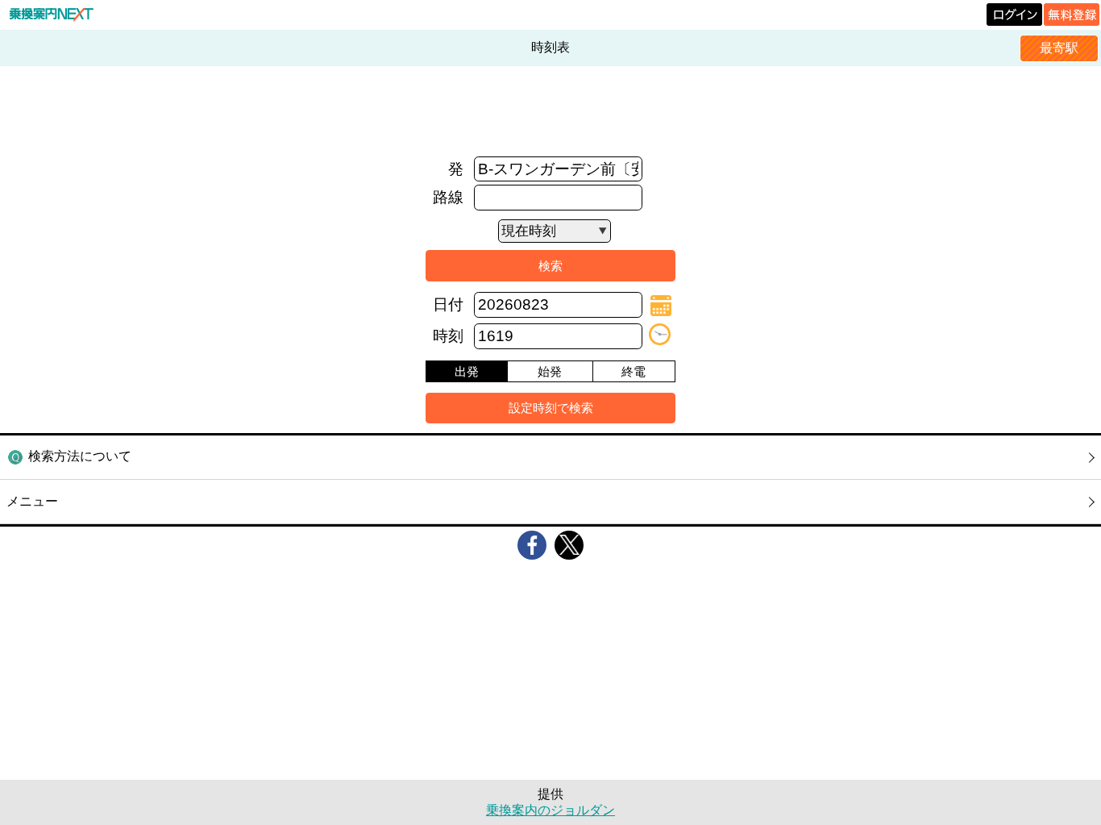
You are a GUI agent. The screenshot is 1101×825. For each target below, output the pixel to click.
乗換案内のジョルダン (550, 810)
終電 (633, 371)
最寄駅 (1059, 48)
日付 (448, 304)
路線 (448, 197)
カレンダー (661, 306)
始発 (550, 371)
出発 (467, 371)
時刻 (448, 336)
